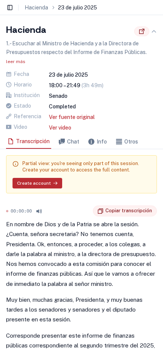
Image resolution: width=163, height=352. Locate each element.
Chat (73, 142)
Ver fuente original (72, 117)
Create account (34, 183)
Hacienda (36, 8)
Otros (131, 142)
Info (102, 142)
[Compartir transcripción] (141, 31)
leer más (15, 61)
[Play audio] (39, 211)
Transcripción (33, 141)
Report (87, 211)
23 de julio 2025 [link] (77, 8)
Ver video (60, 128)
